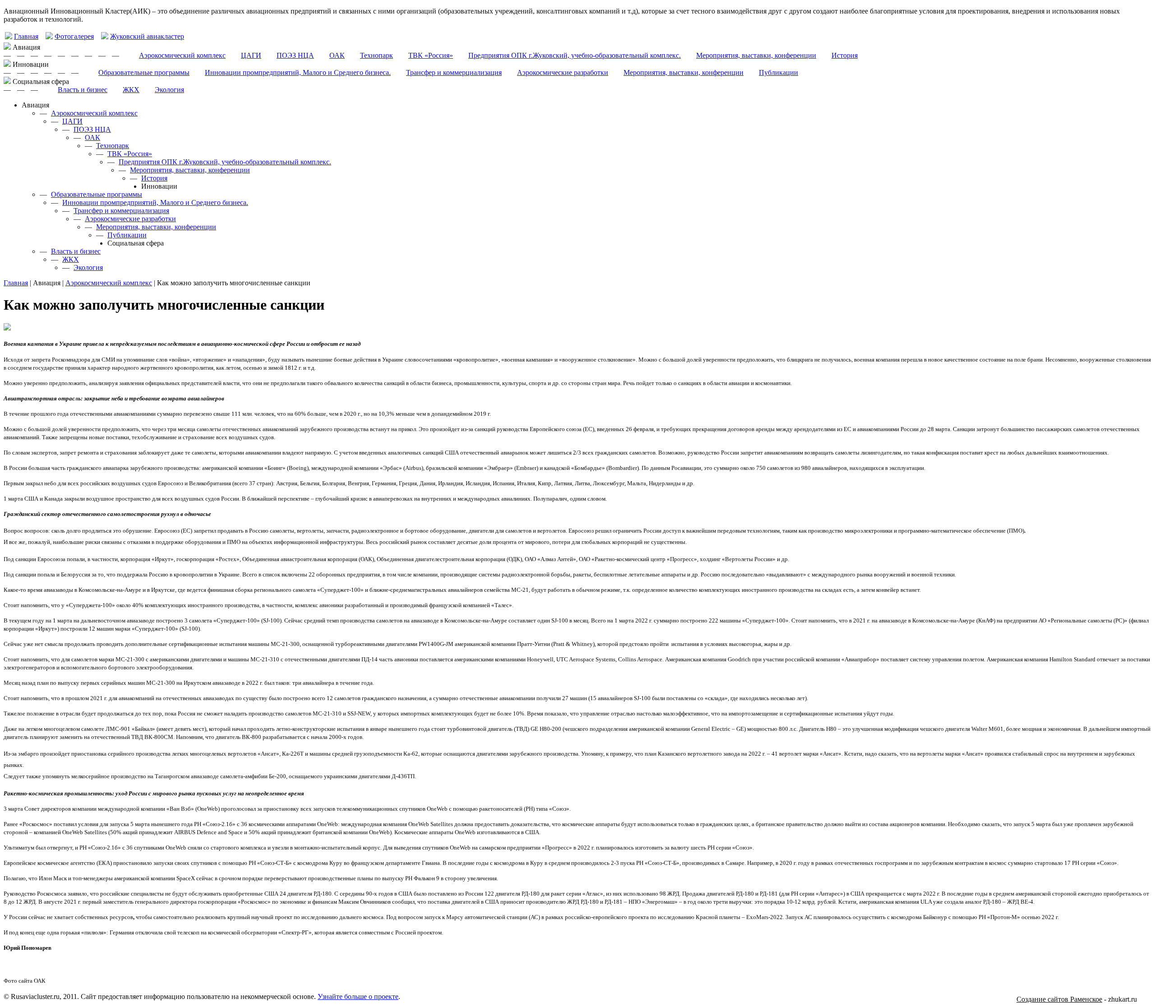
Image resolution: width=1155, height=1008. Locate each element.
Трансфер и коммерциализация (454, 72)
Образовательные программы (143, 72)
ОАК (337, 55)
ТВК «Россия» (430, 55)
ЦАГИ (251, 55)
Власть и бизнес (82, 89)
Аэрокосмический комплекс (182, 55)
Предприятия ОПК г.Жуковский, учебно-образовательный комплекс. (574, 55)
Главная (26, 36)
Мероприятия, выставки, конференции (756, 55)
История (845, 55)
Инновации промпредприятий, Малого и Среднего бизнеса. (298, 72)
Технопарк (376, 55)
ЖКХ (131, 89)
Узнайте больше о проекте (358, 996)
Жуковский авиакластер (147, 36)
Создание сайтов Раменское (1059, 999)
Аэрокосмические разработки (562, 72)
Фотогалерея (74, 36)
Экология (169, 89)
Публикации (778, 72)
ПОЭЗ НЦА (295, 55)
